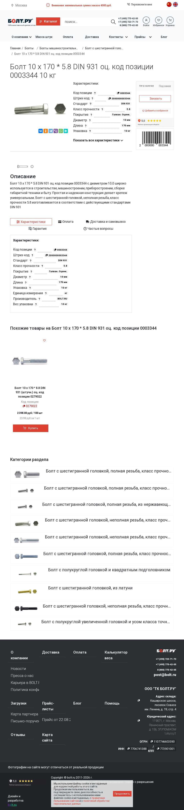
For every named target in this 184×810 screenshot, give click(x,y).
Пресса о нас (22, 675)
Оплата (68, 37)
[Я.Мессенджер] (66, 131)
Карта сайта (47, 737)
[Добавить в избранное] (44, 340)
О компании (20, 37)
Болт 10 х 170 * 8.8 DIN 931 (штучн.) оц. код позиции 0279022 (30, 392)
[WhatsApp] (61, 131)
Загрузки (18, 703)
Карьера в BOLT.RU (25, 682)
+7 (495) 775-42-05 (128, 18)
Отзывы (18, 735)
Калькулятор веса (116, 655)
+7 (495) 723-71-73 (128, 22)
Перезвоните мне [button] (141, 4)
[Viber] (56, 131)
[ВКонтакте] (40, 131)
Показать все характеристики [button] (96, 140)
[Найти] (113, 21)
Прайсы (140, 37)
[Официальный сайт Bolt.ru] (20, 20)
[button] (48, 21)
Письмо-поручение (25, 721)
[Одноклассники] (45, 131)
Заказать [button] (156, 98)
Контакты (116, 37)
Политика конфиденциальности (25, 689)
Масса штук (44, 37)
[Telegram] (51, 131)
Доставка (92, 37)
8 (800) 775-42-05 (129, 25)
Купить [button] (32, 428)
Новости (18, 668)
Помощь (112, 703)
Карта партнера (24, 714)
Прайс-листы (48, 706)
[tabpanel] (71, 274)
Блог (164, 37)
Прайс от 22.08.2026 (56, 719)
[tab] (31, 221)
